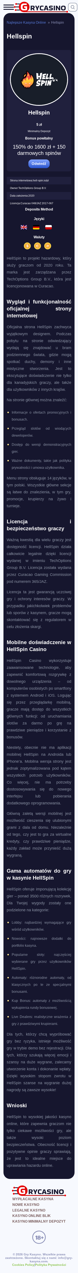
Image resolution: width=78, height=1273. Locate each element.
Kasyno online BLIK (31, 1216)
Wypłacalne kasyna (33, 1199)
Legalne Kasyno (28, 1210)
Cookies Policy (23, 1264)
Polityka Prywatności (50, 1264)
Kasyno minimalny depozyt (39, 1221)
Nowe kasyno (25, 1205)
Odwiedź (39, 164)
